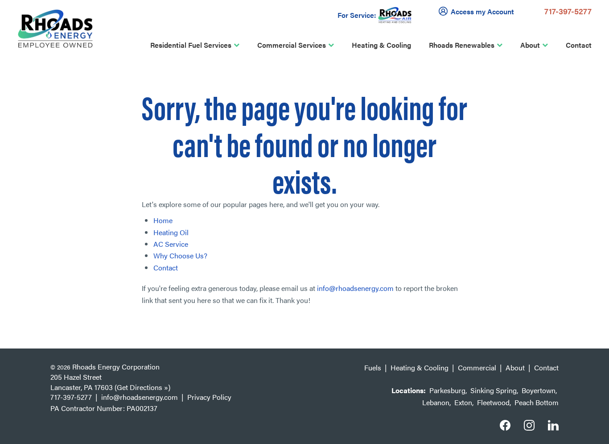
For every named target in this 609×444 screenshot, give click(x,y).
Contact (579, 45)
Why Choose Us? (180, 255)
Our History (102, 104)
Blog (90, 215)
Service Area (104, 122)
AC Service (170, 244)
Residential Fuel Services (190, 45)
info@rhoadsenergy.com (355, 288)
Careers (96, 159)
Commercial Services (291, 45)
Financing (99, 178)
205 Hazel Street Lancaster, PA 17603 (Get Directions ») (110, 382)
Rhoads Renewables (461, 45)
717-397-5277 (568, 11)
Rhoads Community (115, 141)
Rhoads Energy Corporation (116, 366)
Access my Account (482, 11)
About (530, 45)
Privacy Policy (209, 397)
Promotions (102, 196)
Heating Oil (171, 232)
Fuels (372, 367)
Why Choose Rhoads (116, 85)
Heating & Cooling (381, 45)
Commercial (477, 367)
